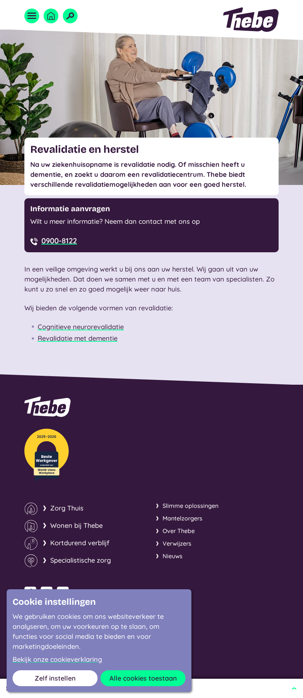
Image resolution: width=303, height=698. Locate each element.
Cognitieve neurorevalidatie (81, 327)
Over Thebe (179, 531)
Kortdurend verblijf (79, 543)
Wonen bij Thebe (76, 525)
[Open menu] (31, 16)
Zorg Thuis (67, 508)
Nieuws (173, 556)
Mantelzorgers (182, 518)
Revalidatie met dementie (78, 338)
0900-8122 (59, 240)
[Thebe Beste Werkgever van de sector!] (46, 455)
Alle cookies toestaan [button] (143, 678)
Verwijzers (177, 543)
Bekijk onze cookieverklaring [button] (57, 659)
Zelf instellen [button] (55, 678)
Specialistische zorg (80, 560)
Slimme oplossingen (190, 505)
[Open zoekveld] (70, 16)
